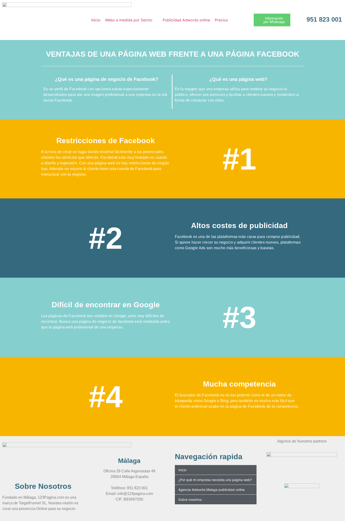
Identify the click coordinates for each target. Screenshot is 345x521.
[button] (131, 20)
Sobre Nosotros (43, 486)
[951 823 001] (299, 18)
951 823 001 (324, 19)
